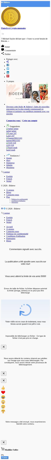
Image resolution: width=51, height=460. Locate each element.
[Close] (3, 347)
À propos (10, 190)
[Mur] (28, 61)
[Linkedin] (28, 72)
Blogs (8, 192)
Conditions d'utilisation (18, 201)
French (9, 179)
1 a (3, 33)
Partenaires (15, 202)
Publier (4, 458)
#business (10, 167)
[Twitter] (28, 69)
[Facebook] (28, 65)
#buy (8, 160)
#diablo (9, 165)
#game (9, 158)
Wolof (8, 181)
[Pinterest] (28, 76)
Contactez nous (12, 195)
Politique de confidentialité (20, 199)
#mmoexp (10, 163)
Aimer (7, 47)
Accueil (9, 227)
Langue (6, 172)
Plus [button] (8, 197)
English (9, 176)
